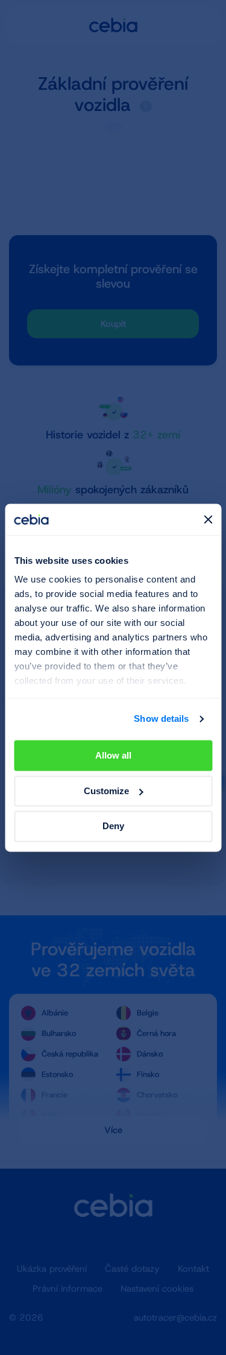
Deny (113, 826)
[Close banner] (208, 519)
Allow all (113, 755)
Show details (161, 719)
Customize (106, 791)
